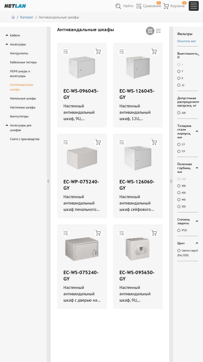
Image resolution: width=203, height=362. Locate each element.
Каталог (26, 17)
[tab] (150, 31)
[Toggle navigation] (194, 6)
